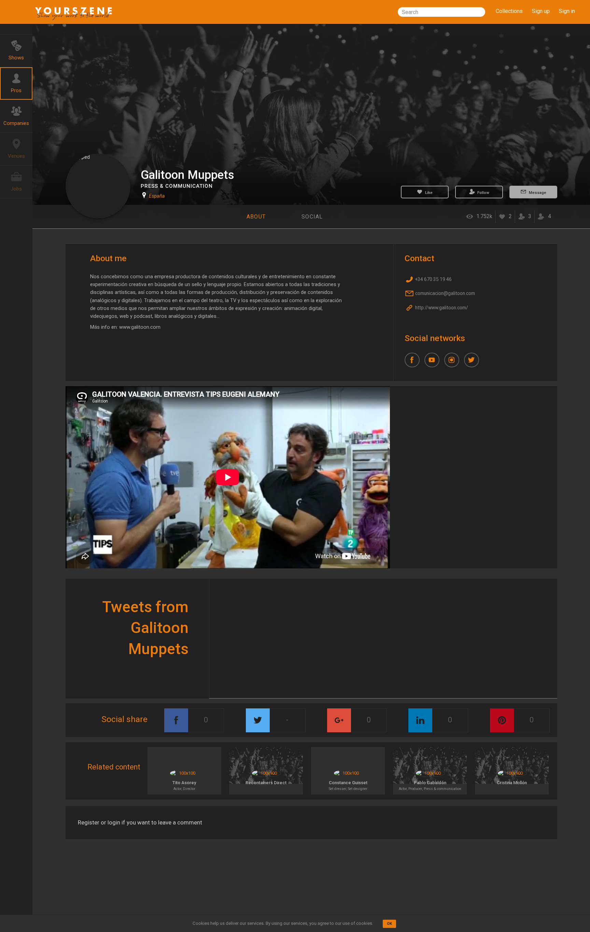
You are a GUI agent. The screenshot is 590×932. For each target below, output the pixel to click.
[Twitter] (474, 362)
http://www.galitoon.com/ (441, 307)
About (256, 216)
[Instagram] (454, 362)
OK (389, 923)
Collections (509, 11)
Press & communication (177, 186)
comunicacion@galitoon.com (444, 293)
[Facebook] (414, 362)
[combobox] (441, 12)
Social (312, 216)
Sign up (541, 11)
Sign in (567, 11)
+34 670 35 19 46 (433, 279)
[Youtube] (434, 362)
